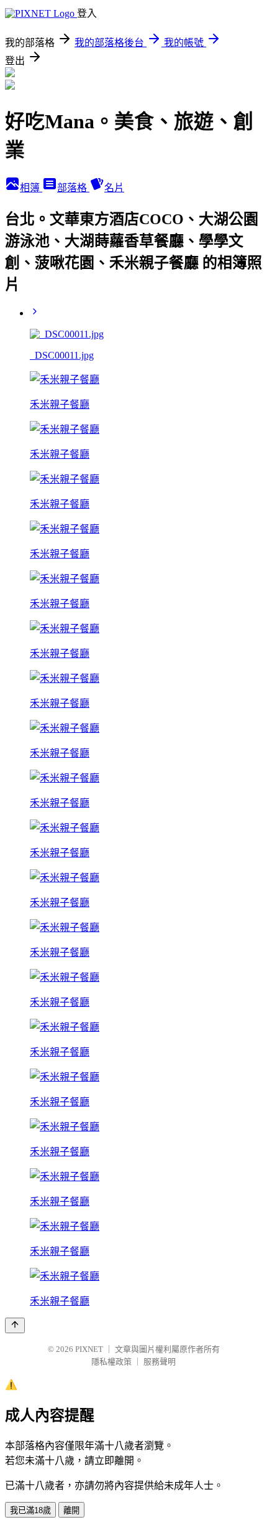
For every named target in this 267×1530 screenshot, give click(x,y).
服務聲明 (159, 1361)
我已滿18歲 (30, 1510)
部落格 (73, 187)
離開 (71, 1510)
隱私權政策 (111, 1361)
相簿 (31, 187)
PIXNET (89, 1349)
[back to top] (15, 1325)
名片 (114, 187)
